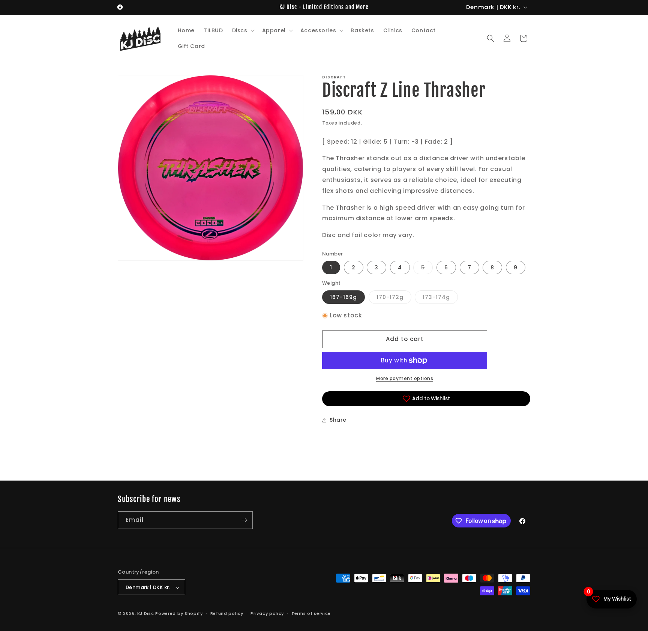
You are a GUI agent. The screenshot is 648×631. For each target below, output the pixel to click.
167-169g (343, 297)
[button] (243, 30)
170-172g (393, 298)
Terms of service (311, 613)
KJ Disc (145, 614)
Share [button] (338, 420)
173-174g (440, 298)
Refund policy (226, 613)
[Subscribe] (244, 520)
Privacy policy (267, 613)
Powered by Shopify (179, 614)
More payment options (404, 378)
